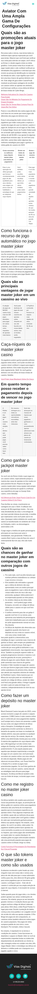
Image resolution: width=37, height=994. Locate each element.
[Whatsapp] (18, 976)
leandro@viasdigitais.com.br (18, 985)
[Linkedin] (25, 976)
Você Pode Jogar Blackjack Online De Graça (17, 379)
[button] (33, 4)
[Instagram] (11, 976)
